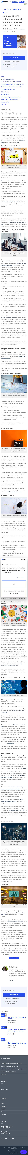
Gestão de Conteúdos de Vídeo (8, 1071)
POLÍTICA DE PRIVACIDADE (11, 1147)
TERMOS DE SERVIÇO (21, 1147)
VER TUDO (3, 1074)
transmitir (21, 140)
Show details (20, 578)
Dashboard (14, 1)
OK (14, 584)
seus (2, 142)
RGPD (4, 1147)
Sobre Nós (3, 1106)
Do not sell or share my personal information (14, 592)
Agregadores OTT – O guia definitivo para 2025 (17, 1018)
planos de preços (14, 950)
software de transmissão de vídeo (9, 1066)
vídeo (18, 142)
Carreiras (3, 1109)
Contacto (3, 1112)
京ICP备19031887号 (14, 1153)
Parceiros (3, 1114)
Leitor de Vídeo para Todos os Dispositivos (11, 1063)
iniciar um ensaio (14, 957)
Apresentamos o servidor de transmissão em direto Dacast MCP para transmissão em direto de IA (17, 1042)
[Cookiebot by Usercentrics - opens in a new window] (20, 560)
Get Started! (14, 58)
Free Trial (21, 1)
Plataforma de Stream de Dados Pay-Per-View (12, 1069)
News (2, 1103)
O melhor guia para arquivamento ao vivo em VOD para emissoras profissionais (17, 1030)
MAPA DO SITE (14, 1148)
